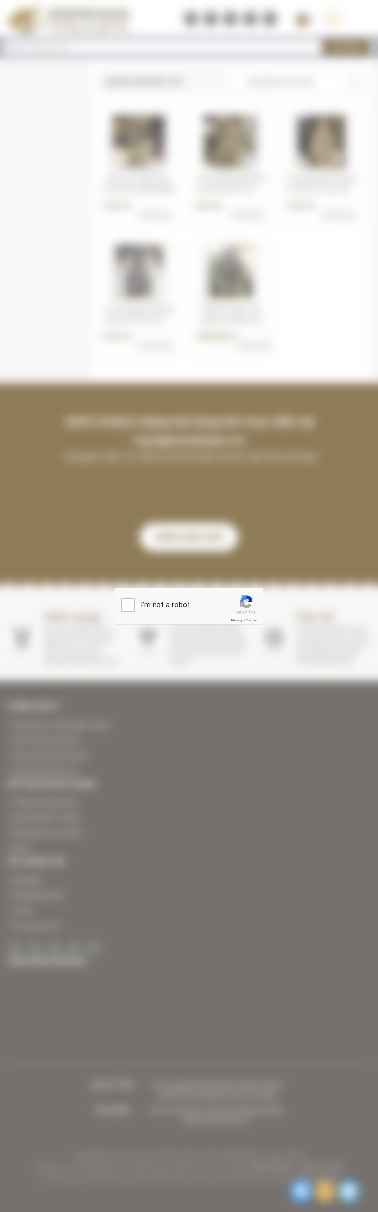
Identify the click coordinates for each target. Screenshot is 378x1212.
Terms (251, 620)
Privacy (237, 620)
